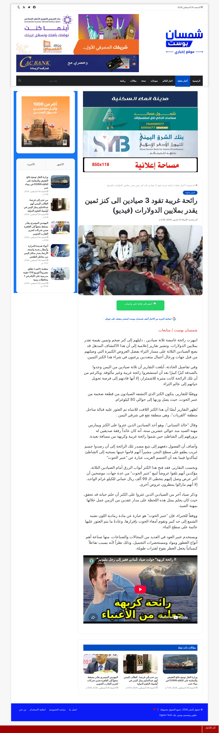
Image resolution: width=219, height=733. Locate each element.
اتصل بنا (73, 709)
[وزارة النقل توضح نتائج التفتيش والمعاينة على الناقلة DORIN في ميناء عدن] (180, 664)
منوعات (154, 80)
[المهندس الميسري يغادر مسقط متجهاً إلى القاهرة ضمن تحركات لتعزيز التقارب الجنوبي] (100, 664)
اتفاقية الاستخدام (38, 709)
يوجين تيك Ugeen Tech (171, 715)
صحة (143, 80)
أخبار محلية (183, 80)
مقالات (133, 80)
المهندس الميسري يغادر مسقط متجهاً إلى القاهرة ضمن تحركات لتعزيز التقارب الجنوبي (102, 680)
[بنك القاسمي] (46, 146)
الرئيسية (196, 80)
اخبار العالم (168, 80)
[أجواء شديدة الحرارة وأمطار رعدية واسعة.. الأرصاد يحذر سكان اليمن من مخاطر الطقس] (60, 250)
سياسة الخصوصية (57, 709)
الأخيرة (31, 164)
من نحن (22, 709)
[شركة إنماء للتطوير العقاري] (140, 99)
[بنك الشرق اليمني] (140, 143)
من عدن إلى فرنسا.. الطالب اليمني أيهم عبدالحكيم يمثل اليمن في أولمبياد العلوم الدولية (141, 680)
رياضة (122, 80)
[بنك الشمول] (140, 118)
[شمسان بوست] (184, 41)
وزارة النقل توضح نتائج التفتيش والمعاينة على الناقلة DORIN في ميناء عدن (181, 680)
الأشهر (60, 164)
